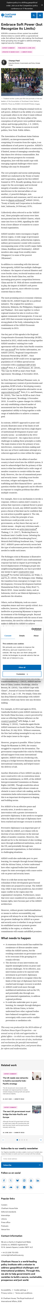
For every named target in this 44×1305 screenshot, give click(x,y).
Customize (20, 674)
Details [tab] (22, 636)
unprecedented (10, 392)
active (28, 529)
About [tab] (36, 636)
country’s (9, 721)
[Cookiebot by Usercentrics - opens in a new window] (31, 629)
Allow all (22, 667)
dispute (16, 200)
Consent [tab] (8, 636)
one (10, 349)
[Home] (8, 15)
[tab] (17, 1140)
